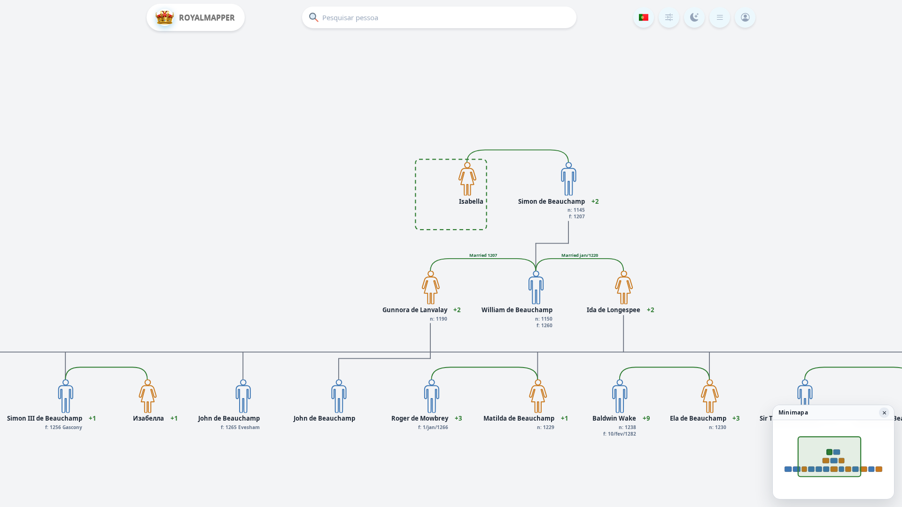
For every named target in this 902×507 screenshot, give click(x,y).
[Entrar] (745, 17)
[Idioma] (643, 17)
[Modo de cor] (694, 17)
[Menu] (719, 17)
